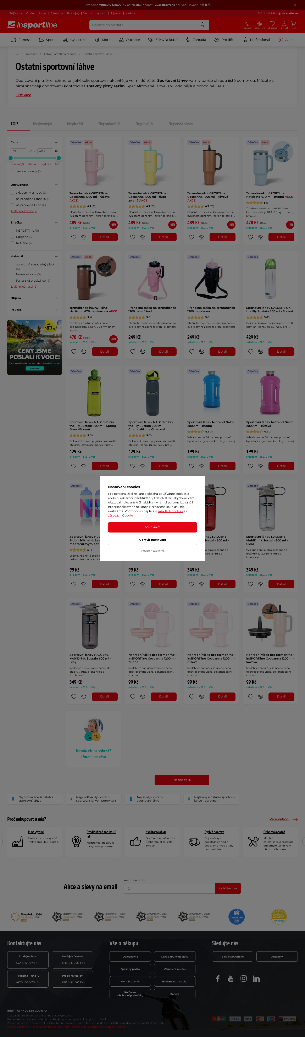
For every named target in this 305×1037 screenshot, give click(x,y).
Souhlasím (153, 527)
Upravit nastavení (152, 540)
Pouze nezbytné (152, 550)
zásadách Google (120, 515)
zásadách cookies (170, 511)
